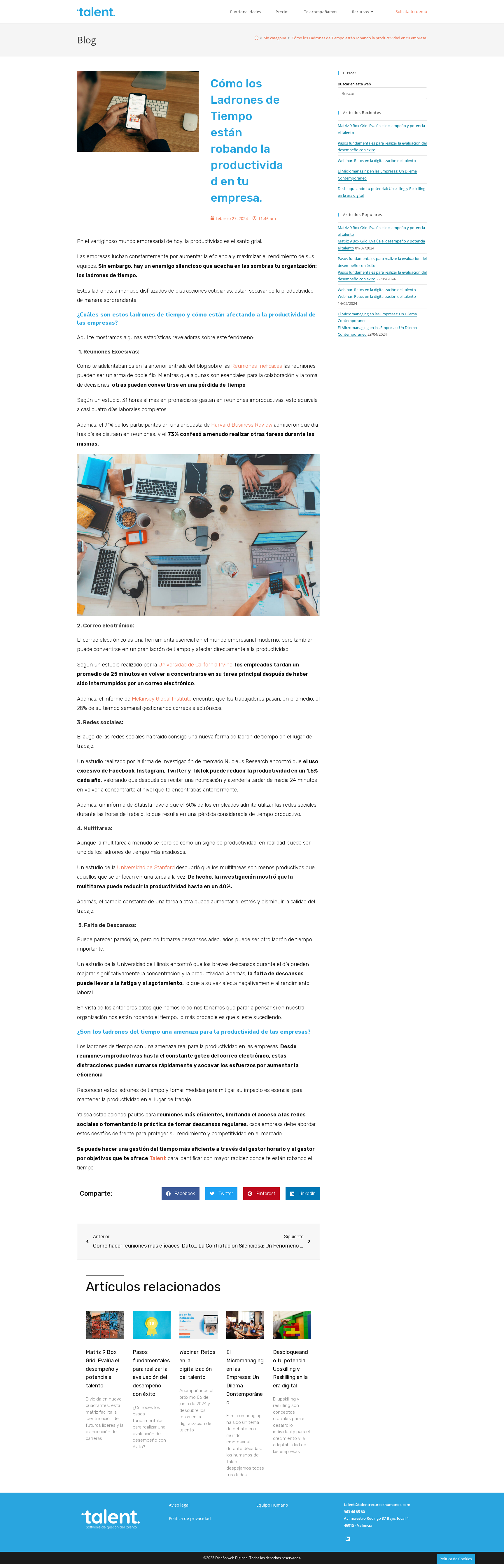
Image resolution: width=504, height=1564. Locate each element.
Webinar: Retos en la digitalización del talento (377, 160)
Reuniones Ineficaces (256, 366)
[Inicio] (256, 38)
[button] (181, 1193)
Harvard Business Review (241, 425)
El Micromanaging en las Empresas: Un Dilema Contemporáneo (245, 1377)
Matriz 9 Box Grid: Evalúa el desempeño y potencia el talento (102, 1369)
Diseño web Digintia (231, 1557)
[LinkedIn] (348, 1539)
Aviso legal (179, 1505)
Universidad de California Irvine (195, 665)
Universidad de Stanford (146, 867)
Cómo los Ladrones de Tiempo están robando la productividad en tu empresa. (359, 38)
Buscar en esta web (354, 84)
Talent (157, 1158)
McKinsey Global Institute (162, 699)
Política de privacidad (190, 1518)
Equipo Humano (272, 1505)
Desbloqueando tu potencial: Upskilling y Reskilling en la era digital (290, 1369)
